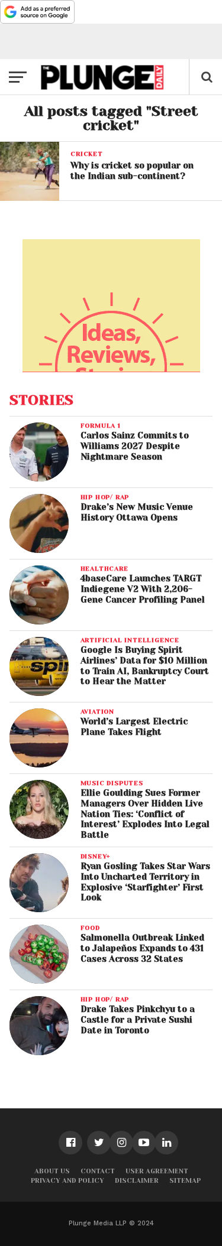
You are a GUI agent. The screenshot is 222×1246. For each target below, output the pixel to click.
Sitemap (185, 1181)
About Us (52, 1171)
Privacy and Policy (67, 1181)
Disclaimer (137, 1181)
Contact (98, 1171)
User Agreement (157, 1171)
